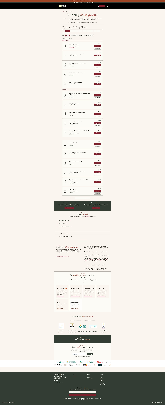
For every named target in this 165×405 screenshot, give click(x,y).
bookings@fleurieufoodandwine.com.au (59, 382)
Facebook (102, 378)
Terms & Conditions (103, 384)
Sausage (64, 33)
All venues (67, 35)
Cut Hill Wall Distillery (79, 35)
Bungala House (73, 35)
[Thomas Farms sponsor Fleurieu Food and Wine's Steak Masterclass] (86, 365)
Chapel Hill (98, 259)
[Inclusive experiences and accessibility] (107, 6)
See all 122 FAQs (82, 240)
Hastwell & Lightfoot (86, 35)
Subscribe (90, 354)
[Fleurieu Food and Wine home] (62, 6)
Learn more (98, 48)
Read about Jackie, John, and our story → (63, 256)
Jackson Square (90, 259)
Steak (68, 33)
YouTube (102, 381)
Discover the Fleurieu (90, 378)
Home (63, 11)
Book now (98, 55)
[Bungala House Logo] (65, 365)
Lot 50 (92, 35)
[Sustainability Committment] (62, 362)
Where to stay (89, 377)
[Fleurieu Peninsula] (79, 365)
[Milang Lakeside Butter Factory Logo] (57, 365)
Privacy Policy (102, 383)
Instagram (102, 380)
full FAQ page (87, 216)
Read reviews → (94, 2)
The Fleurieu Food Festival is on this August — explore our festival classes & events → (82, 0)
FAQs (101, 377)
